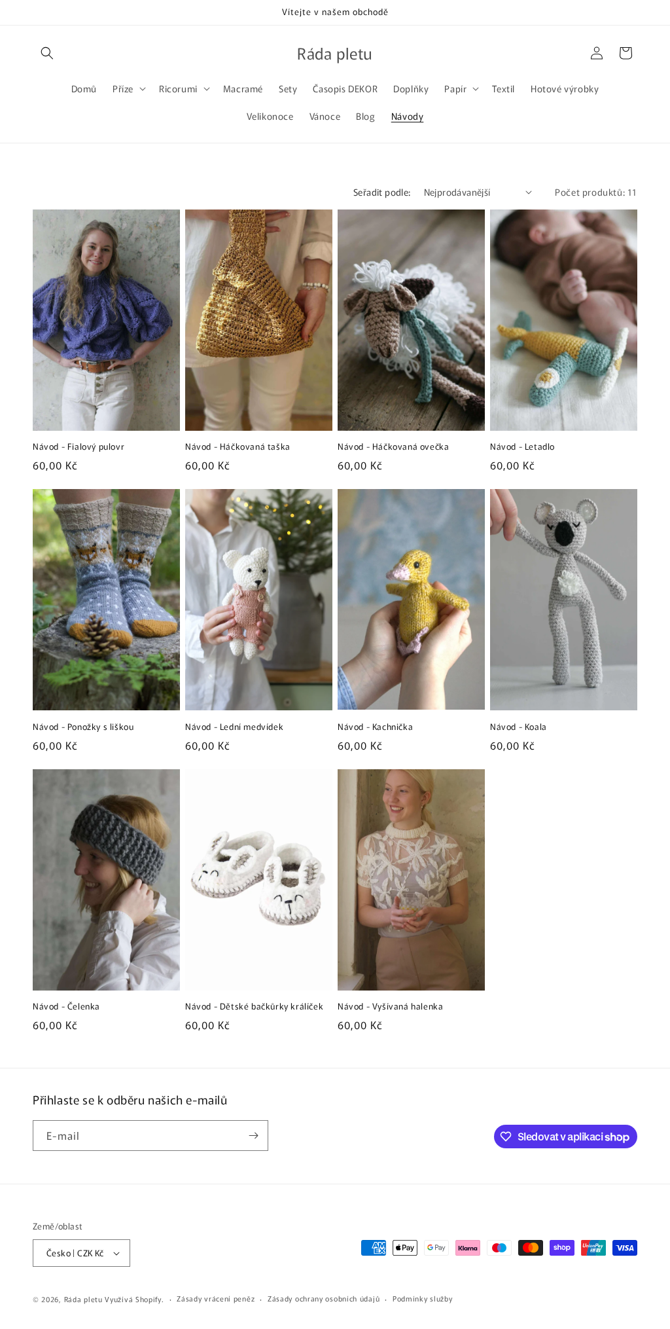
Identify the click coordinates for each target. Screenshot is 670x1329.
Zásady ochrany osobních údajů (323, 1298)
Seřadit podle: (382, 191)
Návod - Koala (518, 727)
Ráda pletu (83, 1299)
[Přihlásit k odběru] (253, 1135)
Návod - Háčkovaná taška (238, 446)
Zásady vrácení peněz (216, 1298)
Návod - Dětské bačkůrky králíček (254, 1006)
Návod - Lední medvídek (234, 727)
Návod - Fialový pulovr (78, 446)
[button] (47, 53)
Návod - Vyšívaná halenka (390, 1006)
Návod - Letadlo (522, 446)
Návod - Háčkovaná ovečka (393, 446)
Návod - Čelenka (66, 1006)
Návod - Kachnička (375, 727)
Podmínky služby (423, 1298)
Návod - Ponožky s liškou (83, 727)
